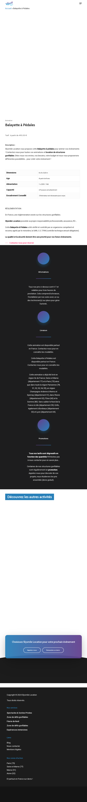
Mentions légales (14, 749)
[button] (80, 3)
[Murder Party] (24, 542)
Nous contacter (13, 746)
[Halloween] (24, 515)
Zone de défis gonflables (17, 717)
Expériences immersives (17, 730)
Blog (9, 743)
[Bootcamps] (64, 570)
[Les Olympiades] (24, 598)
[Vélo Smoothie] (64, 598)
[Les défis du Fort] (24, 626)
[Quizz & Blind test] (64, 542)
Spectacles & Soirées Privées (19, 713)
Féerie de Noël (13, 721)
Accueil (8, 8)
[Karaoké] (24, 570)
